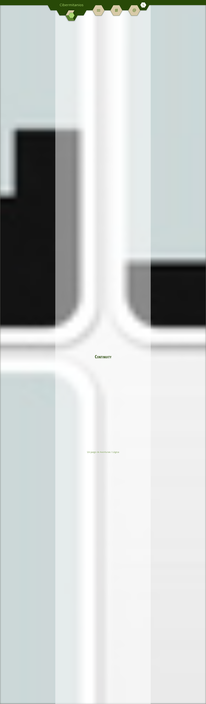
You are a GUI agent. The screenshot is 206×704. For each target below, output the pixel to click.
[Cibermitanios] (72, 15)
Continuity (103, 356)
